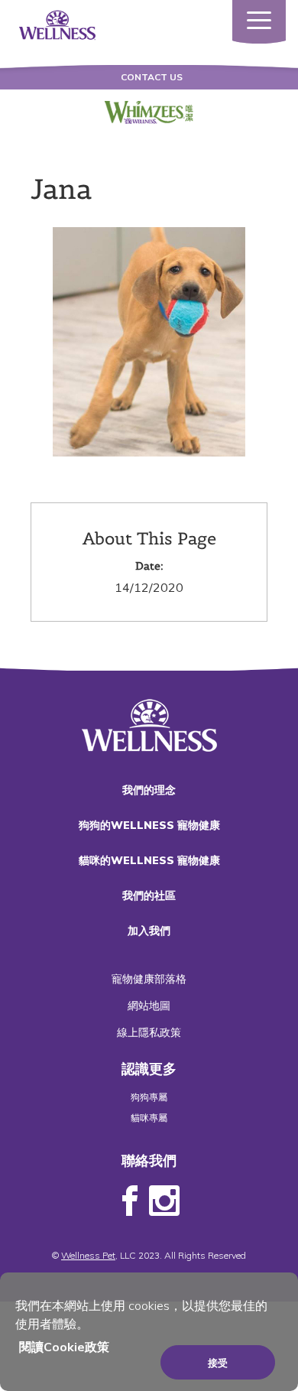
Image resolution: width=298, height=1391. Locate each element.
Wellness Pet (88, 1255)
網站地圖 (149, 1005)
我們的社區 (149, 895)
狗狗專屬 (149, 1097)
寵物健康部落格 (149, 979)
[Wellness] (57, 23)
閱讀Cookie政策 (64, 1346)
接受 (218, 1363)
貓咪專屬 (149, 1117)
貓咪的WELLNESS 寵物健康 (149, 860)
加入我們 (149, 931)
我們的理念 (149, 790)
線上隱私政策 (149, 1032)
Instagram (164, 1201)
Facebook (130, 1201)
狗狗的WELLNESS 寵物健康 (149, 825)
